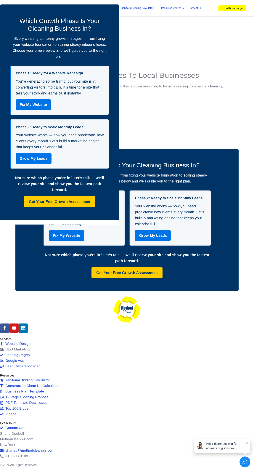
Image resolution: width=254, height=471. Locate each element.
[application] (155, 8)
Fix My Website (66, 235)
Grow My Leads (153, 235)
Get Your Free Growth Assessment (127, 273)
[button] (232, 8)
